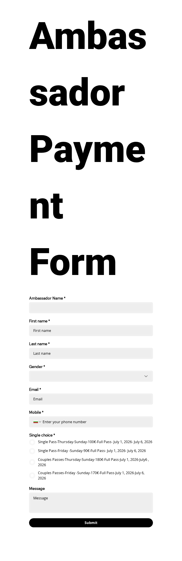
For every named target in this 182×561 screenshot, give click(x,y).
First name (39, 321)
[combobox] (91, 376)
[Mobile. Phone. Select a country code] (37, 422)
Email (35, 389)
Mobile (36, 412)
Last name (39, 343)
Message (37, 488)
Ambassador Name (47, 298)
